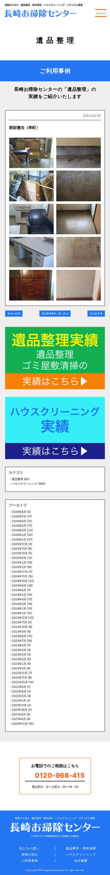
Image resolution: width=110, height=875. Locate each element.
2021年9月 (19, 714)
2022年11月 (19, 677)
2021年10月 (19, 710)
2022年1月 (19, 700)
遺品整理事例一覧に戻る (55, 313)
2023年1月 (19, 668)
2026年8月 (19, 512)
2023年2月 (19, 664)
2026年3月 (19, 535)
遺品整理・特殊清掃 (81, 848)
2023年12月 (20, 617)
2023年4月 (19, 654)
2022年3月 (19, 696)
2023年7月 (19, 641)
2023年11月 (19, 622)
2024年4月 (19, 599)
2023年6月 (19, 645)
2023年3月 (19, 659)
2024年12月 (20, 571)
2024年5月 (19, 594)
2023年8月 (19, 636)
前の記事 (15, 313)
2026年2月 (19, 539)
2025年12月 (20, 544)
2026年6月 (19, 521)
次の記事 (95, 313)
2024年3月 (19, 604)
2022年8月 (19, 691)
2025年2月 (19, 562)
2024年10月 (20, 581)
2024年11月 (19, 576)
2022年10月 (20, 682)
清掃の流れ (29, 854)
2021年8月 (19, 719)
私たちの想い (29, 848)
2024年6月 (19, 590)
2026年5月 (19, 525)
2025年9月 (19, 558)
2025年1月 (19, 567)
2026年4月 (19, 530)
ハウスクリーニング (24, 483)
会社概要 (81, 860)
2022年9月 (19, 687)
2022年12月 (20, 673)
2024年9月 (19, 585)
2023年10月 (20, 627)
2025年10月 (20, 553)
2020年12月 (20, 723)
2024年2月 (19, 608)
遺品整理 (17, 479)
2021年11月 (19, 705)
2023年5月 (19, 650)
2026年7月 (19, 516)
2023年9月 (19, 631)
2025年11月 (19, 548)
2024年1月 (19, 613)
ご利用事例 (29, 860)
